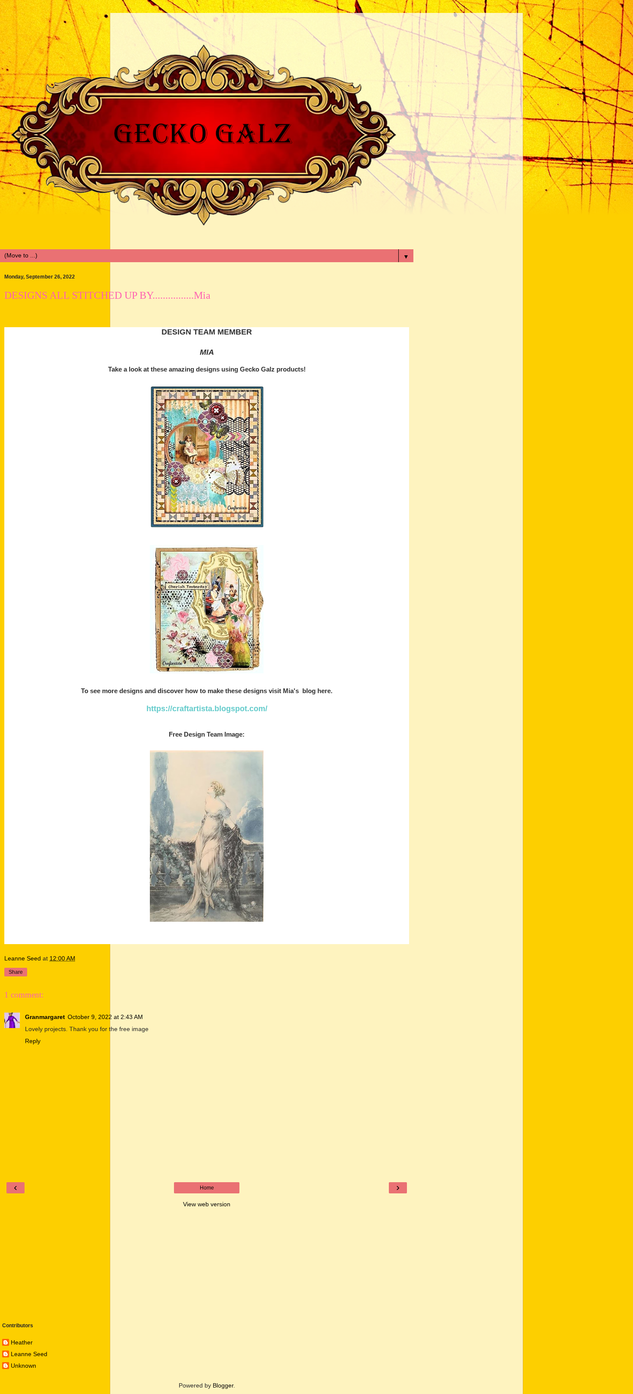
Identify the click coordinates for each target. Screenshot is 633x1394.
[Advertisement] (207, 23)
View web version (206, 1204)
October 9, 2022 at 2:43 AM (105, 1016)
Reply (32, 1041)
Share (16, 972)
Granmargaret (45, 1016)
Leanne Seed (29, 1354)
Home (207, 1188)
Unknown (23, 1365)
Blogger (223, 1385)
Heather (22, 1342)
